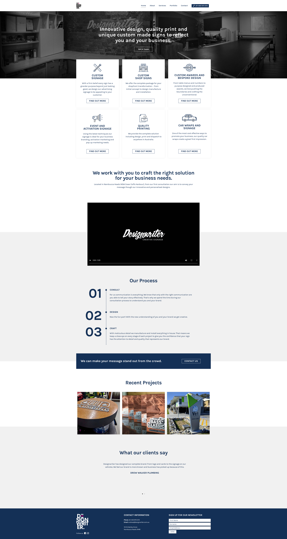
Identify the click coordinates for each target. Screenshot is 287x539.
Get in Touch (143, 49)
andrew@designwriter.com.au (136, 522)
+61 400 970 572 (201, 6)
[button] (97, 101)
